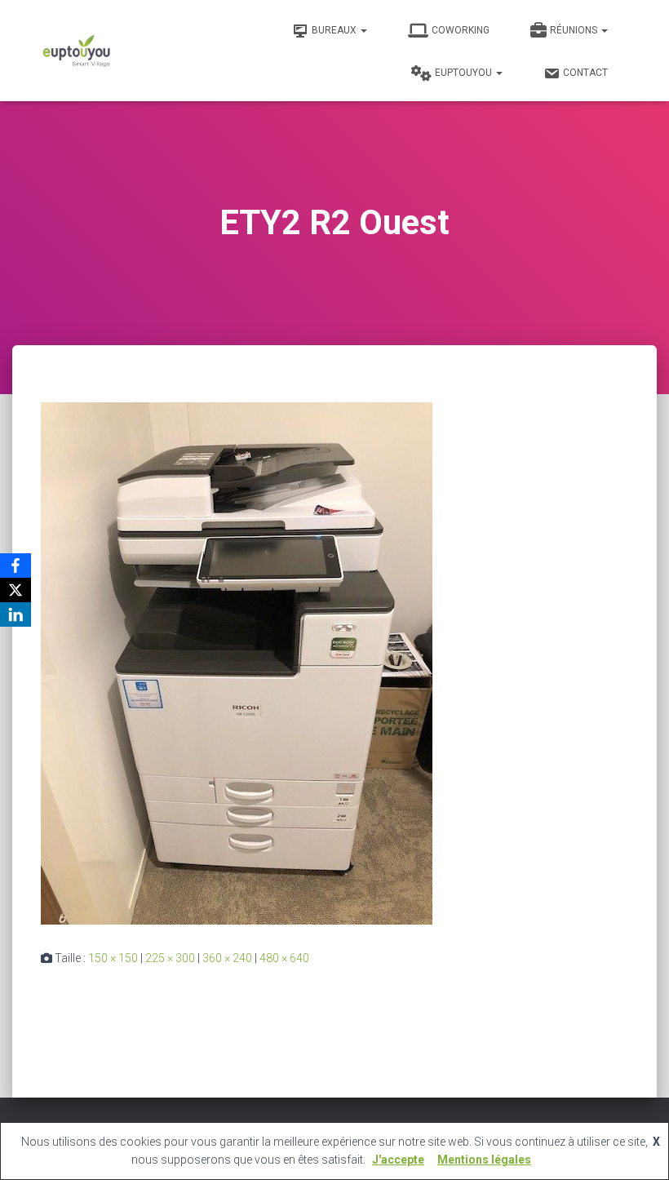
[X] (15, 590)
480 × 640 (284, 958)
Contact (585, 72)
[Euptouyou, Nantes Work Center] (77, 50)
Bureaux (335, 30)
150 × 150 (113, 958)
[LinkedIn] (15, 614)
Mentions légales (484, 1159)
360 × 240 (227, 958)
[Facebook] (15, 565)
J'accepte (398, 1159)
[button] (363, 30)
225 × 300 (170, 958)
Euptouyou (464, 72)
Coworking (461, 30)
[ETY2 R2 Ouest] (236, 662)
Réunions (575, 30)
